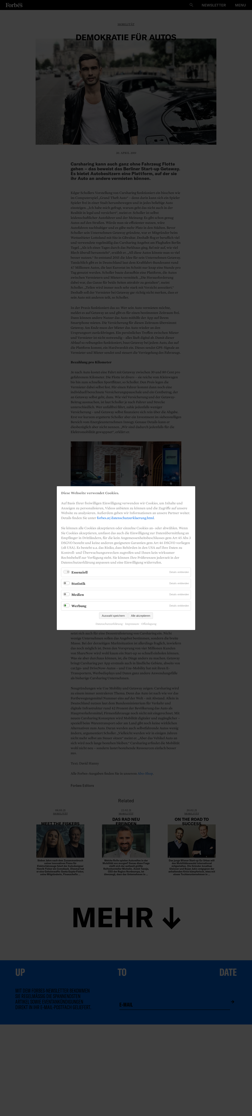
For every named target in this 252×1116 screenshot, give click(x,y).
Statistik (78, 583)
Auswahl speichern (113, 615)
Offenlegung (148, 624)
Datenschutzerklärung (109, 624)
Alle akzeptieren (140, 615)
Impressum (132, 624)
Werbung (78, 606)
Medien (77, 594)
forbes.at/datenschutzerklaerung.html (125, 517)
